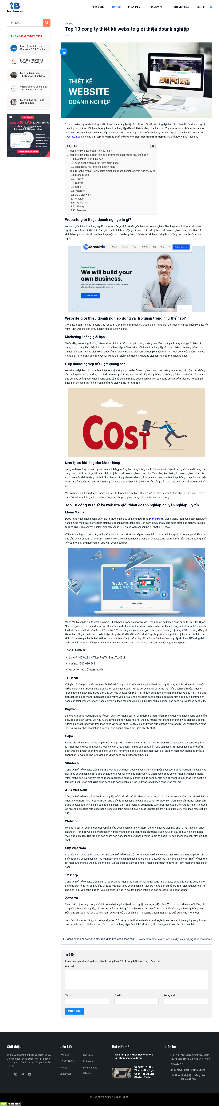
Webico (79, 198)
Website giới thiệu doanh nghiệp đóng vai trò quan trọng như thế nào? (109, 154)
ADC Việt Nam (83, 194)
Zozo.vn (81, 210)
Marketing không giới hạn (89, 159)
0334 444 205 (188, 1079)
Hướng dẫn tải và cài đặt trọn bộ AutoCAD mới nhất (33, 88)
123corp (80, 206)
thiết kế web (156, 518)
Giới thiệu (88, 1055)
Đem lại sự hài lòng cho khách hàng (95, 166)
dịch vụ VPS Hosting (185, 630)
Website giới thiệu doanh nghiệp (83, 226)
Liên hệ (200, 7)
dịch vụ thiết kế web (133, 626)
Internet (64, 1067)
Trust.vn (79, 178)
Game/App (156, 7)
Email (118, 995)
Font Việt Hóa (180, 7)
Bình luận (70, 966)
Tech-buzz (71, 136)
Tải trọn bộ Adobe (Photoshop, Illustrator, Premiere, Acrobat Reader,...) (33, 74)
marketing (83, 343)
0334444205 (177, 1064)
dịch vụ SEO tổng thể (191, 638)
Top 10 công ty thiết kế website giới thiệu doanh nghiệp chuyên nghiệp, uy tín (113, 170)
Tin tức (116, 7)
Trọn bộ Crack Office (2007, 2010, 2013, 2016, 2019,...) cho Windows (33, 61)
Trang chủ (98, 7)
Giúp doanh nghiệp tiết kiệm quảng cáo (97, 162)
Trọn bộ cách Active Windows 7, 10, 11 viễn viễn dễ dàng (32, 47)
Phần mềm (134, 7)
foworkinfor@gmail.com (191, 1069)
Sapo (78, 186)
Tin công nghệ (67, 1061)
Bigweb (79, 183)
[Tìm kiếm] (211, 7)
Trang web (169, 995)
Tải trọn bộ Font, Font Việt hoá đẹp (32, 101)
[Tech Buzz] (25, 7)
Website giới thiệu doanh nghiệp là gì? (91, 150)
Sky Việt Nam (82, 202)
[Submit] (46, 23)
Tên (68, 995)
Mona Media (82, 174)
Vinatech (80, 190)
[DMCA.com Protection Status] (10, 1103)
